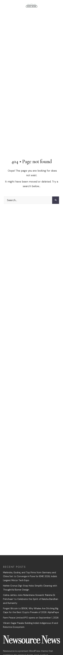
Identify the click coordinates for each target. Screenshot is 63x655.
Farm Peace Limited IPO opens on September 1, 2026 (31, 617)
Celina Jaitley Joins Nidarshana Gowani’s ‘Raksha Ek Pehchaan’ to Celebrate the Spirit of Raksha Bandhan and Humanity (30, 599)
